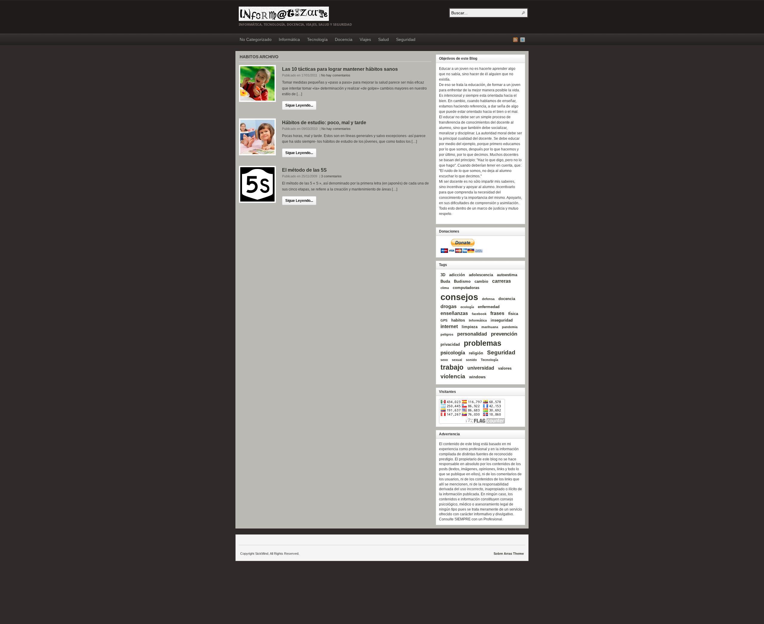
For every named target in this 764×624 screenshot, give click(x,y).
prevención (504, 334)
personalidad (472, 333)
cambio (481, 281)
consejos (459, 297)
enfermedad (489, 307)
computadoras (466, 287)
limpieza (470, 327)
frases (497, 313)
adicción (457, 275)
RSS (515, 39)
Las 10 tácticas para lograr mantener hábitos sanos (340, 69)
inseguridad (502, 320)
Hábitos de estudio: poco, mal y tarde (324, 122)
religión (476, 353)
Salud (383, 39)
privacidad (450, 344)
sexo (444, 360)
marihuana (489, 327)
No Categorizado (256, 39)
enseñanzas (454, 313)
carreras (501, 281)
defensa (488, 299)
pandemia (509, 327)
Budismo (462, 281)
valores (505, 368)
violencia (452, 376)
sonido (471, 360)
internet (449, 326)
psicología (452, 353)
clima (444, 288)
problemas (482, 343)
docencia (506, 298)
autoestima (507, 275)
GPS (443, 320)
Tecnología (317, 39)
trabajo (451, 367)
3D (442, 275)
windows (477, 377)
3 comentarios (331, 176)
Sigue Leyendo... (299, 105)
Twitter (522, 39)
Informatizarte (284, 14)
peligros (446, 334)
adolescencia (481, 275)
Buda (445, 281)
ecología (467, 307)
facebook (479, 314)
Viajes (365, 39)
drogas (448, 306)
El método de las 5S (304, 170)
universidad (480, 368)
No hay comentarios (335, 75)
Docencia (343, 39)
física (513, 313)
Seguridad (405, 39)
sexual (457, 360)
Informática (289, 39)
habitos (458, 320)
